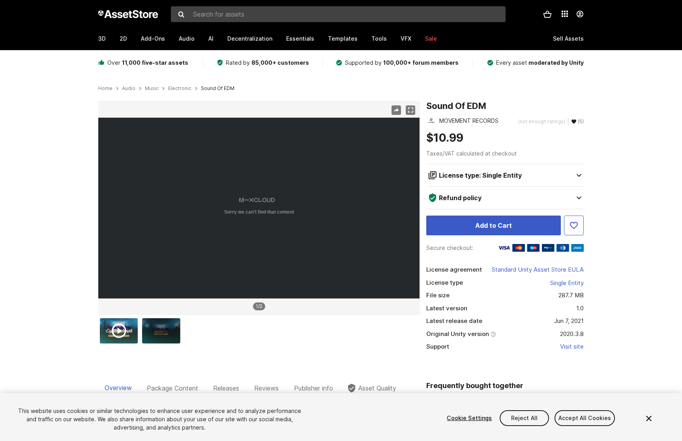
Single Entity (567, 283)
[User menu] (580, 14)
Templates (343, 38)
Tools (379, 38)
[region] (259, 208)
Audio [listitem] (128, 88)
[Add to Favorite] (574, 225)
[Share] (396, 110)
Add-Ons (153, 38)
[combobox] (338, 14)
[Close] (649, 418)
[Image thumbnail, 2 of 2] (163, 330)
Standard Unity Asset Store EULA (538, 269)
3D (102, 38)
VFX (406, 38)
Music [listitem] (152, 88)
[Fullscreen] (410, 110)
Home (105, 88)
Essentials (300, 38)
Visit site (572, 346)
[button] (547, 14)
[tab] (118, 388)
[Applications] (565, 14)
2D (123, 38)
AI (211, 38)
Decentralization (249, 38)
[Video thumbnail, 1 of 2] (120, 330)
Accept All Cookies (584, 418)
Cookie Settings (469, 418)
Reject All (524, 418)
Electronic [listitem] (179, 88)
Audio (187, 38)
